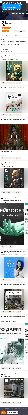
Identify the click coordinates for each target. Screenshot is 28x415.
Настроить (16, 9)
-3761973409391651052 (6, 151)
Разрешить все (7, 9)
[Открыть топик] (14, 59)
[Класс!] (2, 155)
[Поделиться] (13, 83)
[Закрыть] (19, 6)
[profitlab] (2, 56)
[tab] (2, 35)
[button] (6, 28)
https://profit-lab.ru (6, 47)
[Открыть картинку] (12, 224)
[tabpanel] (14, 229)
